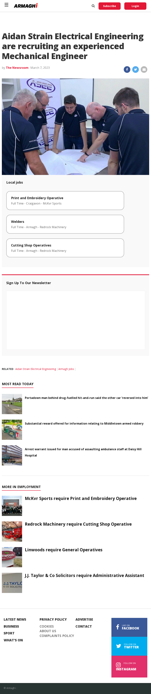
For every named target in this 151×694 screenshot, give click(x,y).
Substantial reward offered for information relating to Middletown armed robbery (84, 423)
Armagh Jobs (66, 369)
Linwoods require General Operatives (63, 550)
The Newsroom (17, 68)
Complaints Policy (57, 636)
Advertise (84, 619)
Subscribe (109, 6)
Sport (9, 633)
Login (135, 6)
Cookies (47, 626)
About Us (48, 631)
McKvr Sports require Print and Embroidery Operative (81, 498)
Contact (84, 626)
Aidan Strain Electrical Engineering (35, 369)
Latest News (15, 619)
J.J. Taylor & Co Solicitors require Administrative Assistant (84, 575)
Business (11, 626)
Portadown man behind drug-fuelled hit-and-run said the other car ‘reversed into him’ (86, 398)
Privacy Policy (53, 619)
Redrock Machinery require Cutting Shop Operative (78, 524)
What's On (13, 640)
